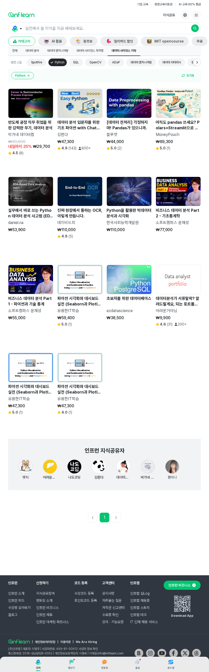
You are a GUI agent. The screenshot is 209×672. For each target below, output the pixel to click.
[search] (195, 28)
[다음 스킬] (197, 62)
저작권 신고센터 (113, 608)
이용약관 (65, 642)
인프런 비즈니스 (47, 608)
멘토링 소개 (44, 600)
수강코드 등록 (84, 593)
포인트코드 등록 (85, 600)
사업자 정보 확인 (88, 649)
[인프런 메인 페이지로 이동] (21, 14)
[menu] (196, 15)
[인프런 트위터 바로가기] (185, 653)
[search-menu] (16, 28)
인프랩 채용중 (140, 600)
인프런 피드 (16, 600)
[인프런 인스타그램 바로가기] (150, 653)
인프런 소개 (16, 593)
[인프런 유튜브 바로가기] (162, 653)
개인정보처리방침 (45, 642)
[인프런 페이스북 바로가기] (173, 653)
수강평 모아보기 (19, 608)
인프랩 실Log (140, 593)
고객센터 (108, 583)
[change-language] (185, 15)
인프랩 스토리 (140, 608)
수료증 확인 (110, 615)
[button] (104, 28)
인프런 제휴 (44, 615)
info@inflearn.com (111, 653)
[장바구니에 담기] (36, 160)
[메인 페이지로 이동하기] (19, 641)
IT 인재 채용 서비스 (144, 622)
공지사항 (108, 593)
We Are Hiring (86, 642)
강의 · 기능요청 (113, 622)
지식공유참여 (45, 593)
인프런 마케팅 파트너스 (52, 622)
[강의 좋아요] (48, 160)
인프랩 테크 (138, 615)
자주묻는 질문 (112, 600)
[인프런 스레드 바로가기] (196, 653)
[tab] (14, 51)
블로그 (12, 615)
